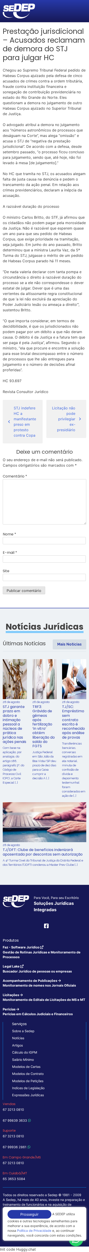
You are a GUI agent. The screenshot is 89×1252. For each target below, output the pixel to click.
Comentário (15, 476)
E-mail (10, 552)
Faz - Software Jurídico (42, 952)
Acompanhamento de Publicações (39, 983)
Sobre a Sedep (23, 1031)
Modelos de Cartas (26, 1067)
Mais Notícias (69, 644)
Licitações (44, 997)
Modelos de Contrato (28, 1074)
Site (6, 571)
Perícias (38, 1011)
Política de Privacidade (34, 1230)
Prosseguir (29, 1214)
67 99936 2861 (14, 1147)
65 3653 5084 (14, 1179)
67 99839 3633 (15, 1120)
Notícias (18, 1038)
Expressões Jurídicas (28, 1095)
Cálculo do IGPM (24, 1052)
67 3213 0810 (13, 1109)
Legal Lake (37, 968)
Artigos (17, 1045)
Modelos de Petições (27, 1081)
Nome (9, 534)
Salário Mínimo (23, 1059)
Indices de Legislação (28, 1088)
